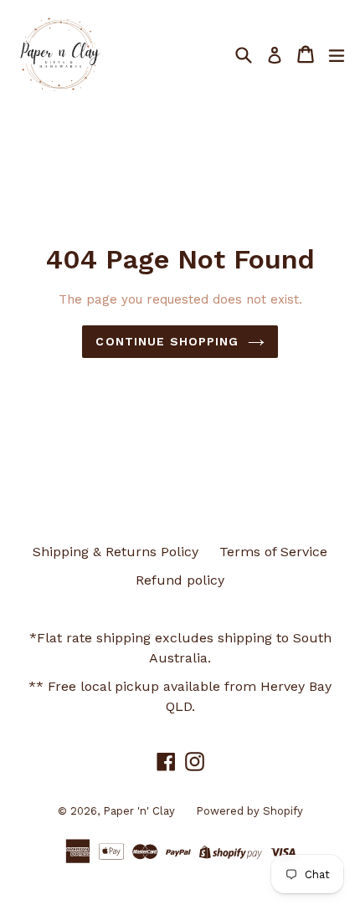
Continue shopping (167, 341)
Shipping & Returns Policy (115, 552)
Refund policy (180, 580)
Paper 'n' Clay (139, 811)
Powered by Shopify (249, 811)
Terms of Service (273, 552)
